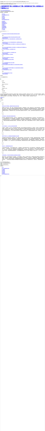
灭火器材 (3, 29)
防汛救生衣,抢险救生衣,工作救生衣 (7, 54)
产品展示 (3, 169)
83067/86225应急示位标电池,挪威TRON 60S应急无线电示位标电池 (12, 64)
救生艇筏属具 (4, 26)
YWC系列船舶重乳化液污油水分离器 (8, 59)
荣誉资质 (3, 172)
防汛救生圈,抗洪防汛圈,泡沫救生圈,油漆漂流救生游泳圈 (11, 33)
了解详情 (3, 43)
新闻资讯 (3, 170)
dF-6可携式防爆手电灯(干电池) (7, 69)
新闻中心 (3, 16)
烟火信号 (3, 28)
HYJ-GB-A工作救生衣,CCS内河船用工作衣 (8, 49)
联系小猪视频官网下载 (5, 19)
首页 (3, 167)
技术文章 (3, 17)
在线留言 (3, 18)
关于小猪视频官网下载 (5, 168)
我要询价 (6, 43)
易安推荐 (3, 21)
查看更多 (2, 97)
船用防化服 (4, 22)
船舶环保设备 (4, 27)
